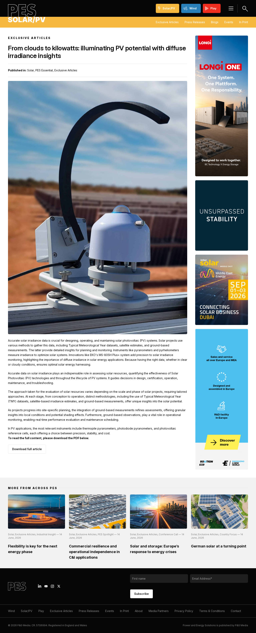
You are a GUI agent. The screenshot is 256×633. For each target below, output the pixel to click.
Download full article (27, 449)
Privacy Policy (184, 611)
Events (228, 22)
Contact (236, 611)
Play (213, 8)
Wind (193, 8)
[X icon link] (58, 586)
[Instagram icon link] (52, 586)
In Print (243, 22)
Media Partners (159, 611)
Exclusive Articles (167, 22)
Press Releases (195, 22)
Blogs (214, 22)
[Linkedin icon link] (39, 586)
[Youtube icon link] (46, 586)
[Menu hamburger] (231, 8)
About (139, 611)
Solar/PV (169, 8)
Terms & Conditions (212, 611)
